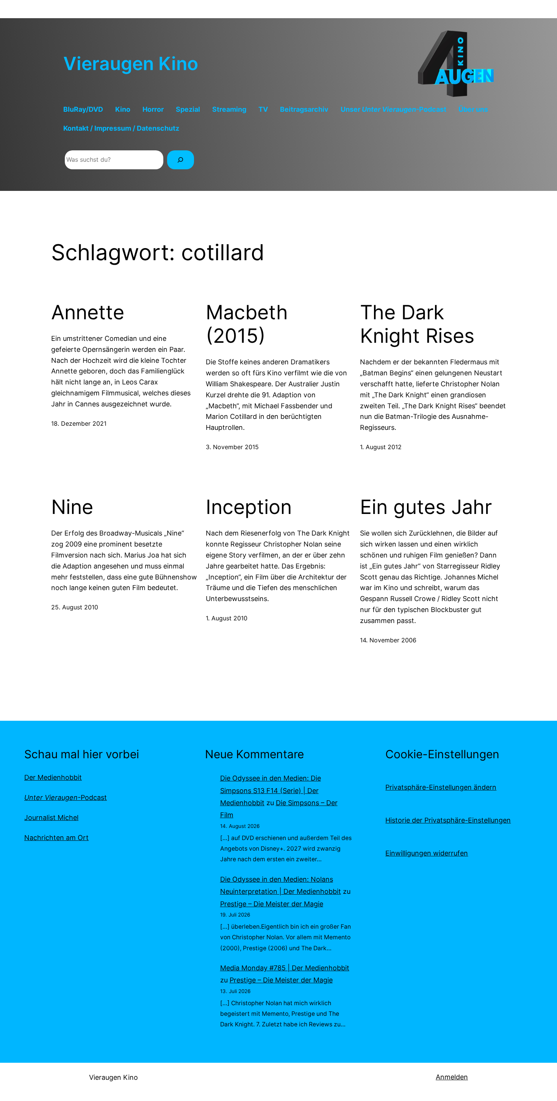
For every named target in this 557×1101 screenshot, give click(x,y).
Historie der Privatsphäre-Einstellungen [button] (448, 820)
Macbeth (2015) (247, 324)
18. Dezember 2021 (78, 423)
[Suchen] (180, 159)
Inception (249, 507)
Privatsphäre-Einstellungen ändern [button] (440, 787)
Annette (87, 312)
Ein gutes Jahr (426, 507)
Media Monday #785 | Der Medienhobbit (284, 968)
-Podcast (65, 797)
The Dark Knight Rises (417, 324)
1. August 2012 (381, 447)
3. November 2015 (232, 447)
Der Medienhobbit (53, 777)
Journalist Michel (51, 817)
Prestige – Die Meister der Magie (271, 904)
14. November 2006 (388, 640)
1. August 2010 (226, 618)
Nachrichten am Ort (56, 838)
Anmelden (452, 1077)
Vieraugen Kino (130, 63)
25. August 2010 (74, 607)
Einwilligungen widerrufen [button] (426, 853)
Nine (72, 507)
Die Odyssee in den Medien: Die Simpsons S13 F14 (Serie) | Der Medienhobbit (270, 790)
